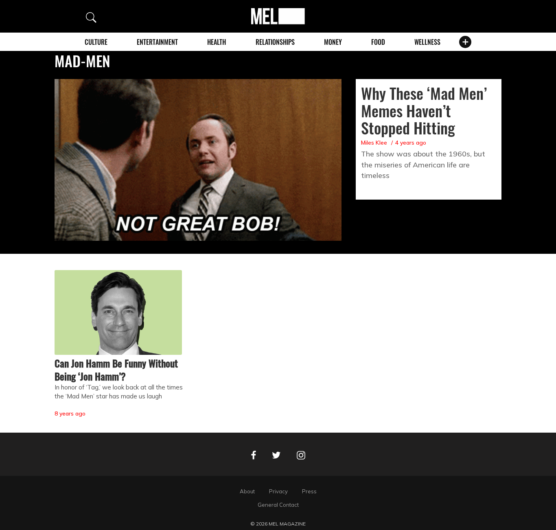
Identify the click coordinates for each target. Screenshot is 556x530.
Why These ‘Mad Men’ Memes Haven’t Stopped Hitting (424, 110)
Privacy (278, 491)
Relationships (275, 42)
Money (333, 42)
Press (309, 491)
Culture (96, 42)
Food (378, 42)
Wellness (427, 42)
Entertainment (157, 42)
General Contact (278, 504)
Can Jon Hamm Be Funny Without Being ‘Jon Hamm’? (116, 369)
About (247, 491)
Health (216, 42)
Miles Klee (374, 142)
